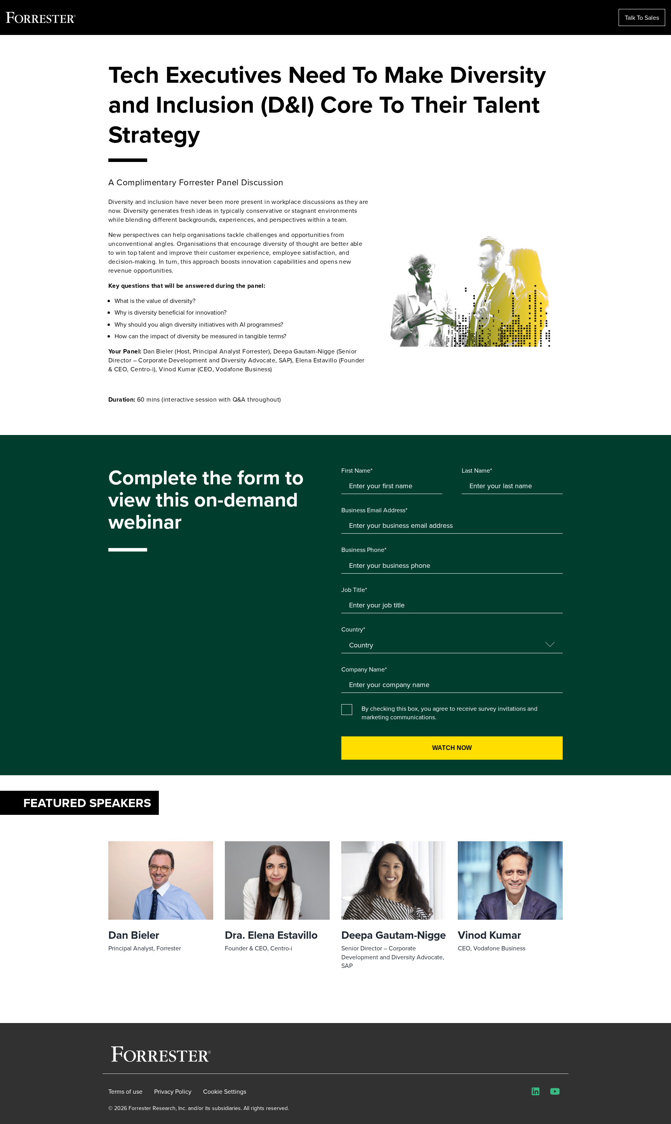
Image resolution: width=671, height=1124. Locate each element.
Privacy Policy (172, 1091)
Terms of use (125, 1091)
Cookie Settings (224, 1091)
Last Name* (477, 470)
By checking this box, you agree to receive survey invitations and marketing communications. (449, 712)
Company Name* (364, 669)
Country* (353, 629)
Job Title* (354, 589)
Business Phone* (363, 549)
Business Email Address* (374, 510)
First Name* (356, 470)
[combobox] (452, 685)
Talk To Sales (642, 17)
